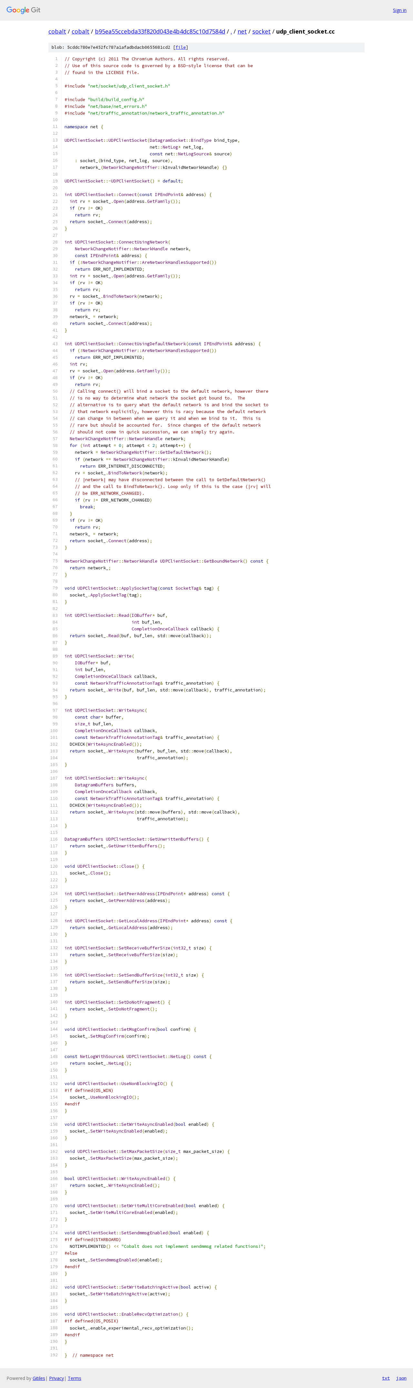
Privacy (56, 1378)
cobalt (57, 31)
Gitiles (39, 1378)
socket (261, 31)
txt (386, 1378)
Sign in (400, 10)
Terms (74, 1378)
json (401, 1378)
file (181, 47)
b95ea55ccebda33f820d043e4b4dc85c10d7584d (160, 31)
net (242, 31)
